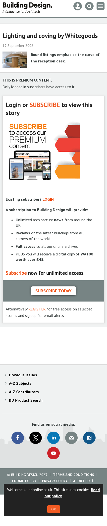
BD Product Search (26, 400)
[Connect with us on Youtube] (53, 453)
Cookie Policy (24, 481)
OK (53, 509)
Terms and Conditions (73, 474)
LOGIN (48, 199)
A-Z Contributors (24, 391)
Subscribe (16, 273)
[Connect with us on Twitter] (35, 437)
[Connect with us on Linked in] (53, 437)
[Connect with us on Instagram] (89, 437)
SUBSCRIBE (45, 105)
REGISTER (37, 308)
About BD (81, 481)
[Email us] (71, 437)
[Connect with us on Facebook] (17, 437)
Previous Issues (23, 374)
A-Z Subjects (20, 383)
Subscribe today (53, 291)
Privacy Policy (54, 481)
